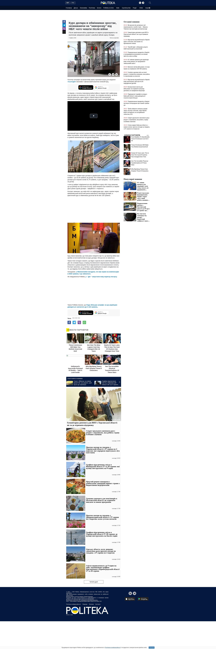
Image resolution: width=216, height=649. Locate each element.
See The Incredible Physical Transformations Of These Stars (139, 162)
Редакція (85, 604)
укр (67, 3)
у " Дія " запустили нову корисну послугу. (101, 277)
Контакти (97, 604)
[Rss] (140, 3)
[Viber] (64, 28)
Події (134, 8)
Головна (69, 8)
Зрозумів (151, 647)
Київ (117, 8)
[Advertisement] (94, 209)
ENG (141, 8)
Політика (92, 8)
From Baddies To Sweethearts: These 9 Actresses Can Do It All (140, 138)
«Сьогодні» (72, 82)
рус (73, 3)
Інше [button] (147, 8)
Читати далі (94, 582)
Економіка (83, 8)
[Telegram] (143, 3)
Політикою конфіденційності (113, 647)
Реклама (91, 604)
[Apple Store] (130, 599)
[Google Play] (143, 599)
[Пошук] (150, 3)
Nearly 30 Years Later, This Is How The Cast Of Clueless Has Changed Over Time (140, 154)
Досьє (76, 8)
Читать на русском (114, 37)
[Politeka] (108, 3)
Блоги (99, 8)
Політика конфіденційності (73, 604)
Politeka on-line (108, 8)
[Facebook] (64, 22)
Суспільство (126, 8)
